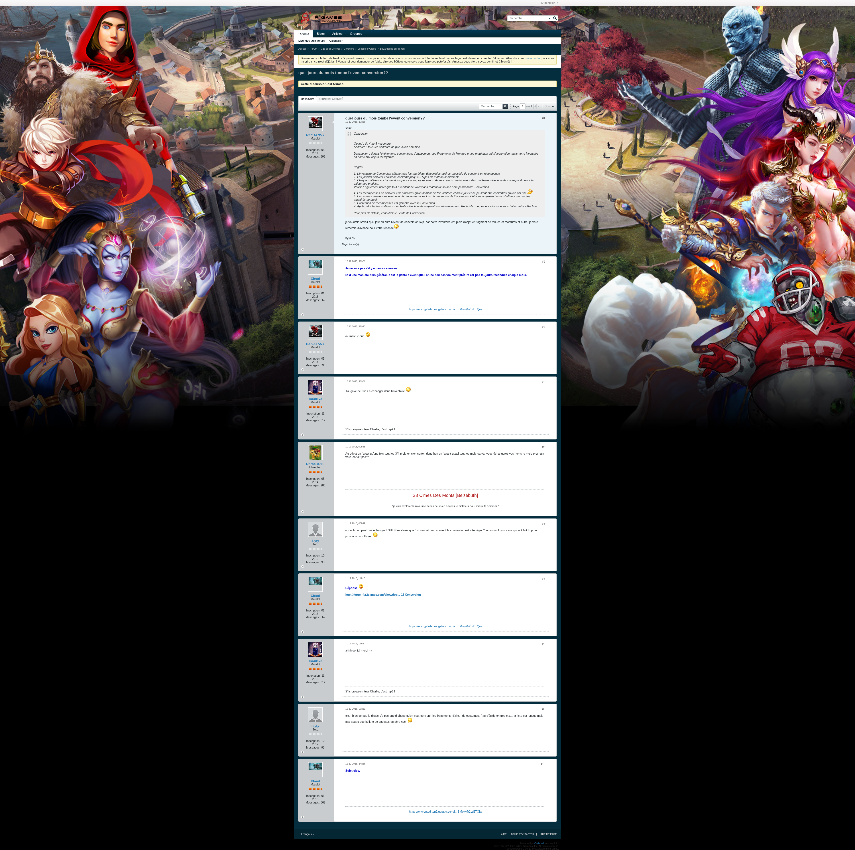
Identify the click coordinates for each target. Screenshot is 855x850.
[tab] (307, 99)
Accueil (302, 48)
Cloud (315, 278)
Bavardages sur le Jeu (392, 48)
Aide (504, 834)
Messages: (312, 156)
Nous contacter (522, 834)
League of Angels (367, 48)
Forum (313, 48)
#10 (543, 764)
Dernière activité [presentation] (331, 99)
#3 (543, 326)
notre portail (533, 58)
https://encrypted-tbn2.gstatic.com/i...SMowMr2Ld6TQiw (445, 309)
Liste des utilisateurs (311, 40)
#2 (543, 261)
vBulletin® (538, 843)
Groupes (356, 33)
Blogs (321, 33)
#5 (543, 447)
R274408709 (315, 464)
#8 (543, 644)
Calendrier (336, 40)
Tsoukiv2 (315, 399)
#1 (543, 118)
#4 (543, 381)
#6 (543, 523)
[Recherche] (555, 18)
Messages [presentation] (307, 99)
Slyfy (315, 540)
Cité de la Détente (330, 48)
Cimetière (349, 48)
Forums (303, 34)
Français (306, 834)
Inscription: (313, 150)
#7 (543, 578)
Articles (337, 33)
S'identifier (548, 2)
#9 (543, 709)
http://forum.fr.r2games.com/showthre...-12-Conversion (383, 594)
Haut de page (548, 834)
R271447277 (315, 135)
